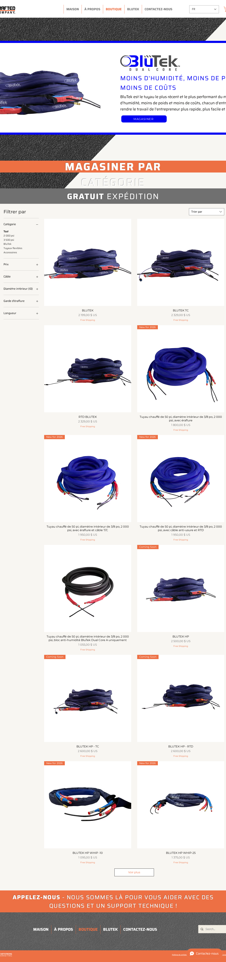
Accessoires (10, 252)
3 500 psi (9, 240)
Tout (6, 231)
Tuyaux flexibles (13, 248)
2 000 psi (9, 236)
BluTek (7, 244)
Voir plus (134, 872)
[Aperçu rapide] (87, 262)
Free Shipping (87, 320)
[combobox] (206, 211)
